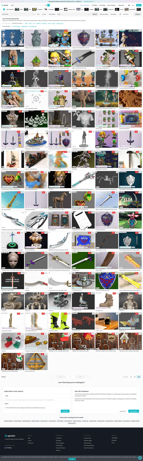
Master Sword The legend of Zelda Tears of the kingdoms (12, 249)
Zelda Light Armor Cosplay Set (101, 169)
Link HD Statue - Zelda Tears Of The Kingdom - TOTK (105, 108)
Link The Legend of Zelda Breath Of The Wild (10, 47)
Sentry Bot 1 (4, 310)
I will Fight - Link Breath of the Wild (55, 88)
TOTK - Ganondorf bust (6, 128)
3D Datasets (58, 440)
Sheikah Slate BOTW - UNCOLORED (79, 229)
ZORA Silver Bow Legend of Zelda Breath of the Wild (58, 249)
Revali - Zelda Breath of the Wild (31, 108)
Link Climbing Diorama (6, 68)
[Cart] (129, 5)
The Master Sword (75, 270)
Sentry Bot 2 (27, 310)
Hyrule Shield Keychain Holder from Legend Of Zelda (129, 249)
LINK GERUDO (75, 88)
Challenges (114, 440)
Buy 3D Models (59, 435)
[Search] (48, 5)
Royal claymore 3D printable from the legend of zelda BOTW (60, 270)
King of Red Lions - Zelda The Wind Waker (9, 169)
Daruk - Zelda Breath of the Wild (31, 189)
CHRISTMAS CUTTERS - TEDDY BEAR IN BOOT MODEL (59, 351)
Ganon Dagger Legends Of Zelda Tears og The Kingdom (129, 209)
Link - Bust (51, 189)
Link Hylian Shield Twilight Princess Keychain (81, 47)
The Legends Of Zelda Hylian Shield (102, 290)
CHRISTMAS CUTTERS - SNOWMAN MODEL (10, 371)
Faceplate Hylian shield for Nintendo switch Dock (81, 249)
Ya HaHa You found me (29, 68)
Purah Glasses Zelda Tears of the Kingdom (127, 47)
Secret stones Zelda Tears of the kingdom (127, 88)
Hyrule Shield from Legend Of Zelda (126, 189)
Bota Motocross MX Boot (53, 330)
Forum (113, 442)
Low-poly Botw (16, 26)
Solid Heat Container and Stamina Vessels (80, 209)
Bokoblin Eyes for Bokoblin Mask (125, 229)
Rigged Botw (24, 26)
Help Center (30, 443)
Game (49, 23)
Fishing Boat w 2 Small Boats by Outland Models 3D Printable (36, 351)
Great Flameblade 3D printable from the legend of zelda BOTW (131, 270)
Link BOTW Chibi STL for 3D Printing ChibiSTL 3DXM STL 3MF (60, 68)
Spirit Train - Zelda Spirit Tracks (31, 169)
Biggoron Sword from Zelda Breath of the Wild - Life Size (106, 209)
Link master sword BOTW (30, 209)
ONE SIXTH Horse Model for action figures (56, 209)
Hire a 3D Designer (60, 443)
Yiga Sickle (27, 290)
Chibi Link (98, 148)
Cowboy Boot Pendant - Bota (30, 330)
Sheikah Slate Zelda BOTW (124, 128)
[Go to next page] (80, 376)
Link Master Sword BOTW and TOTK (8, 148)
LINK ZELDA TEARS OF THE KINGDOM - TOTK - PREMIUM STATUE (61, 47)
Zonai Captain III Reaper (6, 209)
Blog (29, 438)
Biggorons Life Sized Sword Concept (79, 68)
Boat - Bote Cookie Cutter (30, 371)
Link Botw (38, 23)
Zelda (30, 23)
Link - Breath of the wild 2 (6, 108)
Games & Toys (59, 23)
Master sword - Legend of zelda (7, 290)
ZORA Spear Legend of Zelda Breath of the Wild (34, 229)
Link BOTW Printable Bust (77, 128)
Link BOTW (74, 108)
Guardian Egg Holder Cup (77, 290)
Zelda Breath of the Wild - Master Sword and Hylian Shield (107, 47)
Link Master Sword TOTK (124, 148)
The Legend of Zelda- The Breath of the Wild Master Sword (36, 270)
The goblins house (99, 310)
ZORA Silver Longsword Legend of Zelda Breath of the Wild (13, 229)
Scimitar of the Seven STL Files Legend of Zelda (58, 290)
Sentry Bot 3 (121, 310)
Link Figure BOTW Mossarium (7, 88)
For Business (58, 438)
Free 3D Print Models (60, 448)
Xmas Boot (4, 351)
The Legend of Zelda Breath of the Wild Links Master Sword (130, 169)
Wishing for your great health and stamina (33, 47)
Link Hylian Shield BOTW (100, 229)
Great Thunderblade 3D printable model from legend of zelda (130, 290)
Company (30, 435)
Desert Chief (74, 169)
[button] (46, 5)
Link (34, 23)
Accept (72, 459)
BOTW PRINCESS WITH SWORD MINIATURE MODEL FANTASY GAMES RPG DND (110, 88)
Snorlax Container (99, 330)
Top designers (115, 438)
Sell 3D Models (87, 435)
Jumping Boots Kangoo (76, 310)
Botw (26, 23)
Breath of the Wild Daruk (29, 249)
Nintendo (44, 23)
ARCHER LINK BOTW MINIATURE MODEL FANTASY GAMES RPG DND (37, 88)
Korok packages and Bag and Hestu (102, 68)
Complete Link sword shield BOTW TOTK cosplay (58, 148)
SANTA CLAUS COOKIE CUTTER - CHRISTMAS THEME (106, 351)
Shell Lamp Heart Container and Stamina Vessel (11, 189)
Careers (29, 440)
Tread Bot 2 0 (51, 310)
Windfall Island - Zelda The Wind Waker (32, 148)
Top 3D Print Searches (88, 448)
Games (53, 23)
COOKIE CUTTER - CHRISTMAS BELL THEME (80, 351)
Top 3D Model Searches (89, 445)
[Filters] (120, 14)
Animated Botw (32, 26)
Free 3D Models (59, 445)
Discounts (58, 450)
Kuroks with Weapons (29, 128)
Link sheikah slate (52, 229)
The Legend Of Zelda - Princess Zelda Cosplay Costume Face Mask (14, 270)
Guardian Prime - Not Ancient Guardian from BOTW (58, 128)
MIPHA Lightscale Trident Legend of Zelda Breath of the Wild (83, 189)
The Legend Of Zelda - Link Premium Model (127, 68)
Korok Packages (99, 128)
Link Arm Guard (99, 270)
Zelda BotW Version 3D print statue (78, 148)
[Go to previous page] (60, 376)
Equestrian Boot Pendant (6, 330)
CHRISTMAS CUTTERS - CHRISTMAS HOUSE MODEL (129, 351)
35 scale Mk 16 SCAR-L (76, 330)
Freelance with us (87, 443)
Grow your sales (87, 438)
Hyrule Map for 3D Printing (124, 108)
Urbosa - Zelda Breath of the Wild (55, 169)
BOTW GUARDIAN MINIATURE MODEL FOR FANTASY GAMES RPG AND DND (110, 189)
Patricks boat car (122, 330)
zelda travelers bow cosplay (101, 249)
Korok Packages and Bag (53, 108)
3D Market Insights (88, 440)
